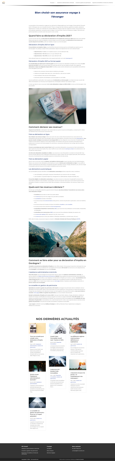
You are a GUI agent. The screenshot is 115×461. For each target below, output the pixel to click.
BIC (56, 208)
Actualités (49, 448)
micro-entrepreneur (56, 206)
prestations (38, 198)
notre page (57, 281)
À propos (52, 2)
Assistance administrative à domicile (65, 2)
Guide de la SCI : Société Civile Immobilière (55, 371)
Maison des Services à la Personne (47, 276)
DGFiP (78, 219)
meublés (62, 204)
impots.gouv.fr (68, 58)
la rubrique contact (69, 148)
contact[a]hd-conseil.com (78, 450)
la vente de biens (48, 200)
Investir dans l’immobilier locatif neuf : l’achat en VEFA (56, 338)
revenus (38, 196)
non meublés (69, 204)
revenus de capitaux (41, 214)
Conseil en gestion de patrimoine (83, 2)
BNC (52, 212)
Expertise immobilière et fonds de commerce (102, 2)
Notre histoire (50, 450)
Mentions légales (51, 452)
